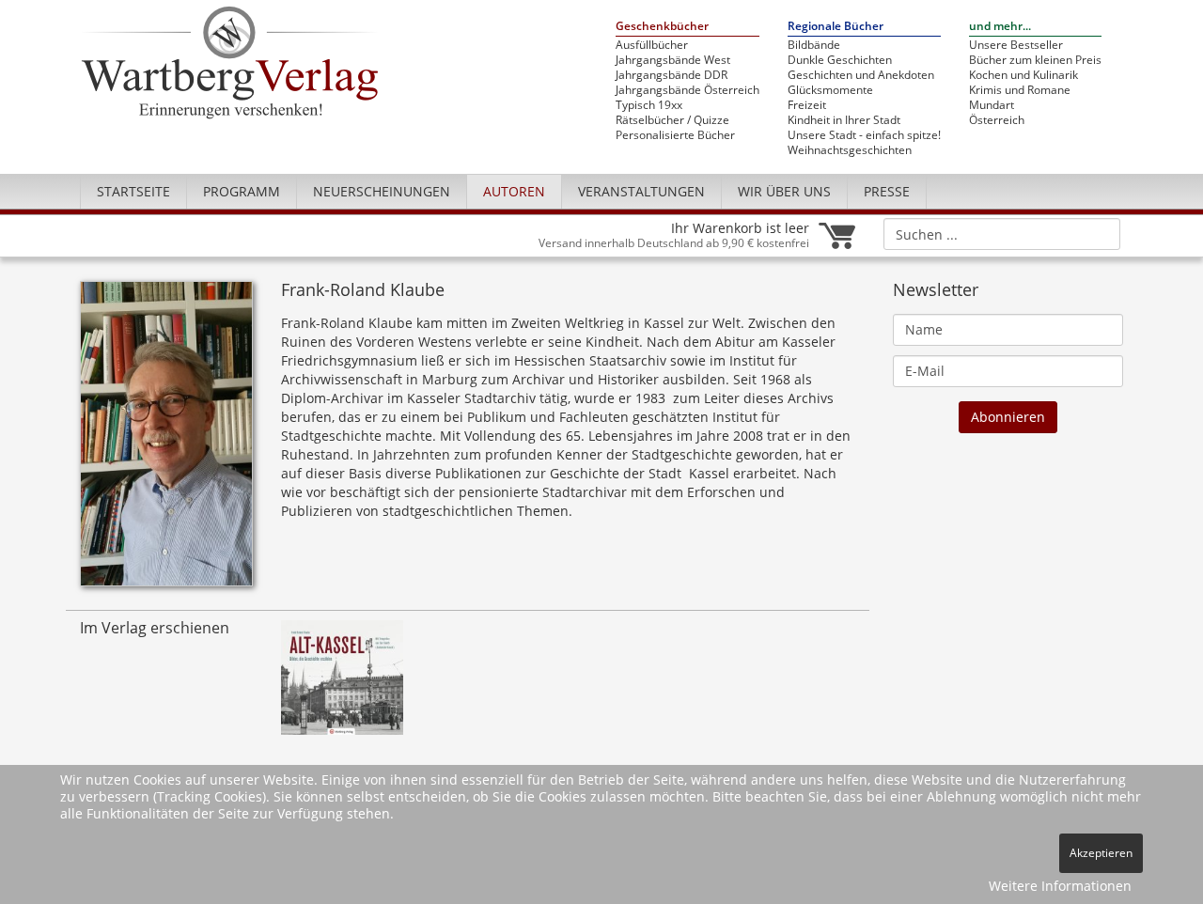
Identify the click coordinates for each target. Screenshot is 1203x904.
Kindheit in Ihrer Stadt (844, 120)
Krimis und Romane (1019, 90)
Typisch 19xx (649, 105)
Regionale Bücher (835, 27)
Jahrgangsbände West (673, 60)
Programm (241, 191)
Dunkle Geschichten (840, 60)
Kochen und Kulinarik (1023, 75)
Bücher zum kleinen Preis (1035, 60)
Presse (887, 191)
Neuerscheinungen (381, 191)
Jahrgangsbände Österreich (687, 90)
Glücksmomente (830, 90)
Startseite (133, 191)
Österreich (996, 120)
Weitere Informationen (1060, 886)
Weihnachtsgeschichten (850, 150)
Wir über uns (784, 191)
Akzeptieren (1101, 853)
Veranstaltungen (641, 191)
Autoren (514, 191)
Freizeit (807, 105)
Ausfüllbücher (652, 45)
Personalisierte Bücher (675, 135)
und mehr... (1000, 27)
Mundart (991, 105)
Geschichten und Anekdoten (861, 75)
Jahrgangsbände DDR (671, 75)
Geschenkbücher (662, 27)
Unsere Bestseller (1016, 45)
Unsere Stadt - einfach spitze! (864, 135)
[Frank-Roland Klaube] (166, 439)
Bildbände (814, 45)
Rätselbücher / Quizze (672, 120)
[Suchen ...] (1100, 233)
